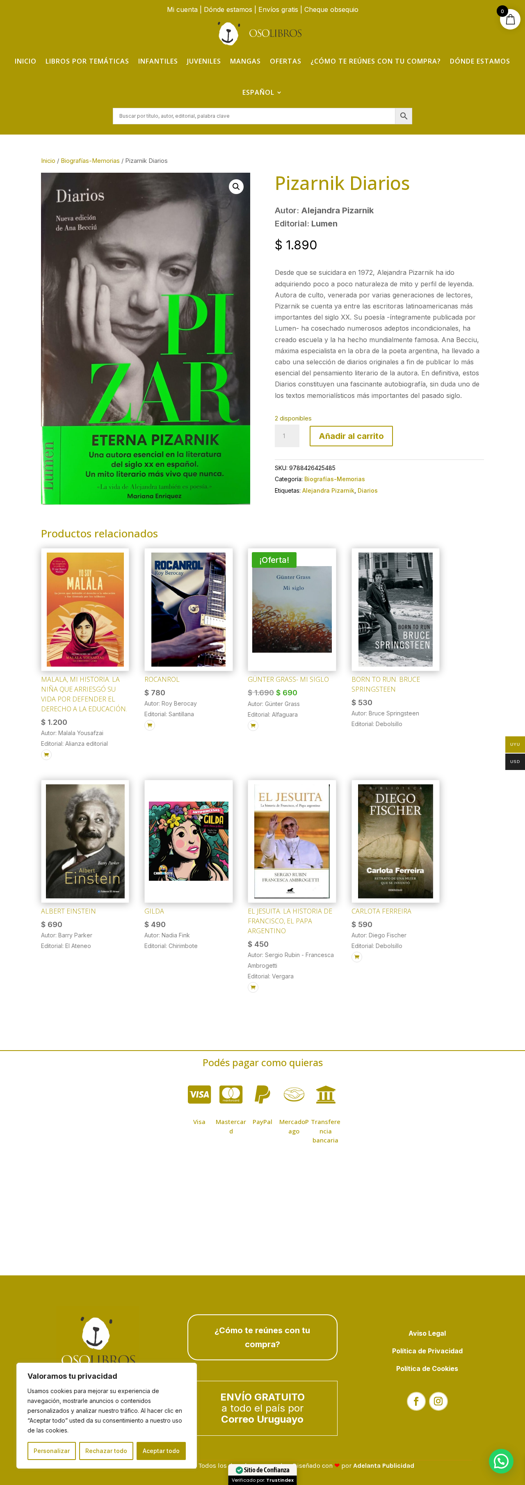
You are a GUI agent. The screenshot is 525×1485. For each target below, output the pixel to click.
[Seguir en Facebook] (416, 1401)
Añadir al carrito (351, 436)
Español (258, 92)
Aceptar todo (161, 1450)
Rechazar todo (106, 1450)
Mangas (245, 61)
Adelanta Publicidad (383, 1465)
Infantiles (158, 61)
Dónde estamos (228, 9)
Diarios (368, 490)
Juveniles (204, 61)
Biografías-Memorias (90, 160)
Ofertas (285, 61)
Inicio (26, 61)
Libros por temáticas (87, 61)
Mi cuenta (182, 9)
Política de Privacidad (427, 1351)
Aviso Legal (427, 1333)
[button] (236, 186)
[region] (106, 1416)
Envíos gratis (278, 9)
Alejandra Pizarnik (328, 490)
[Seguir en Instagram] (438, 1401)
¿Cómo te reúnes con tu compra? (375, 61)
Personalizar (52, 1450)
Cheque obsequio (331, 9)
